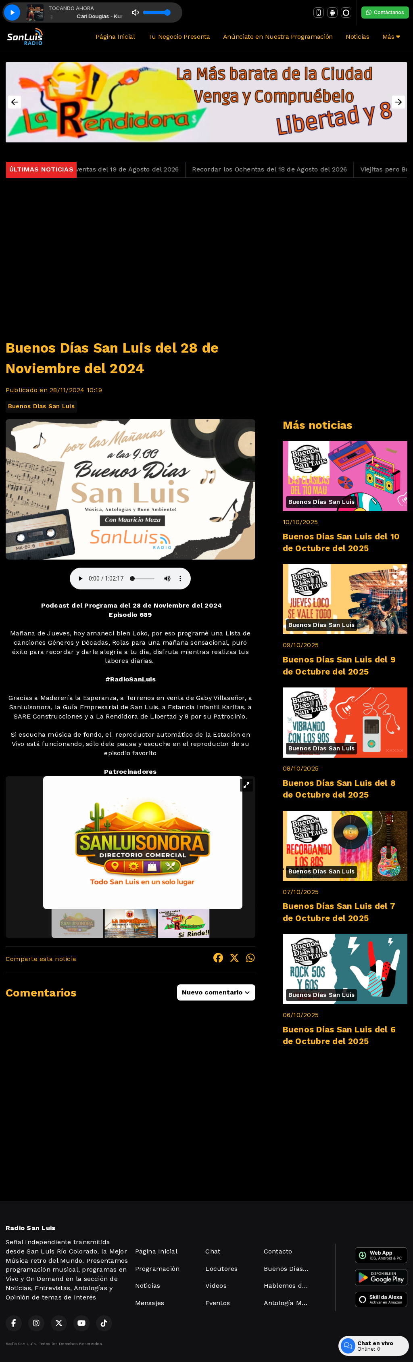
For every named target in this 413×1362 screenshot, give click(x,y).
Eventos (217, 1303)
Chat (212, 1251)
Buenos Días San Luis (41, 406)
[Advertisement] (206, 253)
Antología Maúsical (290, 1303)
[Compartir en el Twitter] (234, 959)
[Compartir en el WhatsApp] (250, 959)
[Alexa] (346, 12)
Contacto (278, 1251)
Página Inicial (115, 36)
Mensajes (150, 1303)
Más (389, 36)
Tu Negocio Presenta (179, 36)
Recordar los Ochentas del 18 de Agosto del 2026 (234, 169)
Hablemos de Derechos (290, 1285)
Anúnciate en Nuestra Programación (278, 36)
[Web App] (318, 12)
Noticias (357, 36)
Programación (157, 1268)
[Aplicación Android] (332, 12)
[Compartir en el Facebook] (218, 959)
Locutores (221, 1268)
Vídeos (215, 1285)
